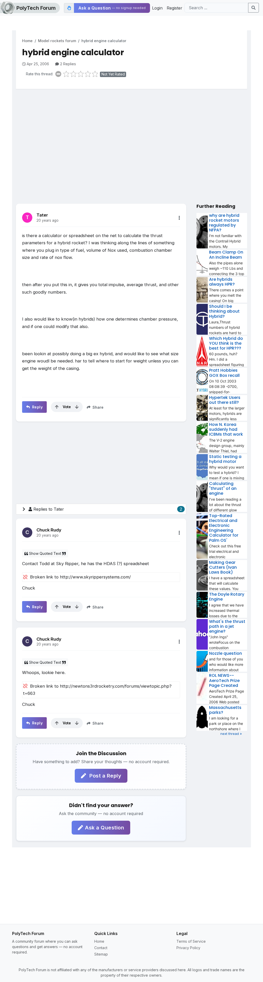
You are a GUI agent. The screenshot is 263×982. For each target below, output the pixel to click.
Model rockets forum (57, 41)
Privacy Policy (188, 948)
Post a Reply (104, 776)
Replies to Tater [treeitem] (107, 509)
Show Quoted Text (45, 553)
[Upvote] (57, 407)
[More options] (179, 218)
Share (97, 407)
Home (27, 41)
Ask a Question (104, 828)
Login (157, 8)
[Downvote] (77, 407)
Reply (37, 407)
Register (174, 8)
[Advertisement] (131, 133)
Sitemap (101, 954)
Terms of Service (191, 941)
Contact (100, 948)
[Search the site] (253, 8)
